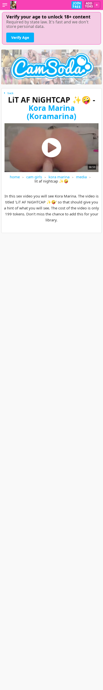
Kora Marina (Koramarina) (51, 112)
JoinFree (76, 5)
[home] (13, 5)
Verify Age (20, 37)
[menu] (4, 5)
